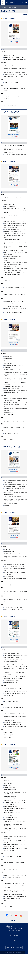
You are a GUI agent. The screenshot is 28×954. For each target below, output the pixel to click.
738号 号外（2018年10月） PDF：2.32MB (14, 470)
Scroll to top (26, 952)
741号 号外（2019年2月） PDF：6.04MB (14, 135)
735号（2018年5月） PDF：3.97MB (14, 767)
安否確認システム (10, 947)
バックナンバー (4, 7)
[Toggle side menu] (25, 14)
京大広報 (24, 6)
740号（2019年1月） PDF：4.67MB (14, 184)
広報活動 (13, 6)
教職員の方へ (19, 947)
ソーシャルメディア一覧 (15, 920)
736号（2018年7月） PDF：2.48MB (14, 640)
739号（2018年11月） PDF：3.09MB (14, 343)
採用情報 (14, 938)
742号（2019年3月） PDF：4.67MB (14, 42)
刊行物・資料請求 (19, 6)
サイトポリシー (21, 944)
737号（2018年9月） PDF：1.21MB (14, 536)
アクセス (14, 940)
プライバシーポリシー (14, 944)
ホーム (2, 6)
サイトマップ (6, 944)
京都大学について (7, 6)
